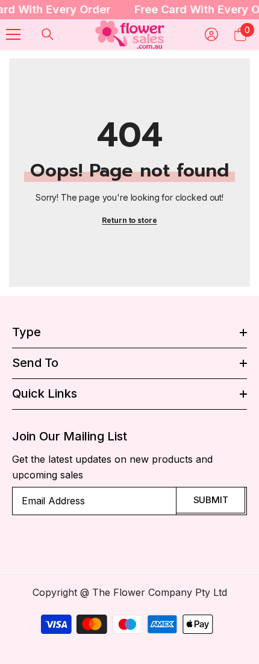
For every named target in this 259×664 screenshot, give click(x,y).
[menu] (13, 34)
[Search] (47, 34)
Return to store (129, 220)
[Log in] (211, 34)
